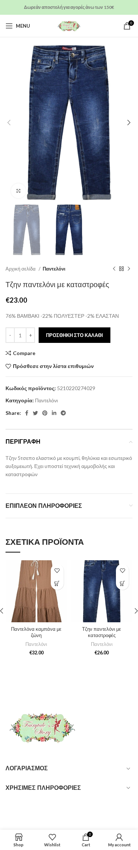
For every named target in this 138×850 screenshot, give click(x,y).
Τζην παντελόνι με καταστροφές (101, 632)
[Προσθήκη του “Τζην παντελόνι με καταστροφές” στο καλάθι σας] (122, 583)
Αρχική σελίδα (21, 269)
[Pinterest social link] (45, 413)
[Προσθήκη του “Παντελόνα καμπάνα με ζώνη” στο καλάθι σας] (57, 583)
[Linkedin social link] (54, 413)
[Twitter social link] (35, 413)
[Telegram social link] (63, 413)
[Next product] (128, 268)
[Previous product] (114, 268)
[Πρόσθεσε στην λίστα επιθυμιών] (57, 570)
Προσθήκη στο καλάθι (74, 335)
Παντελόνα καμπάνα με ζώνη (36, 632)
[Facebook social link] (27, 413)
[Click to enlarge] (18, 190)
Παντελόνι (54, 269)
